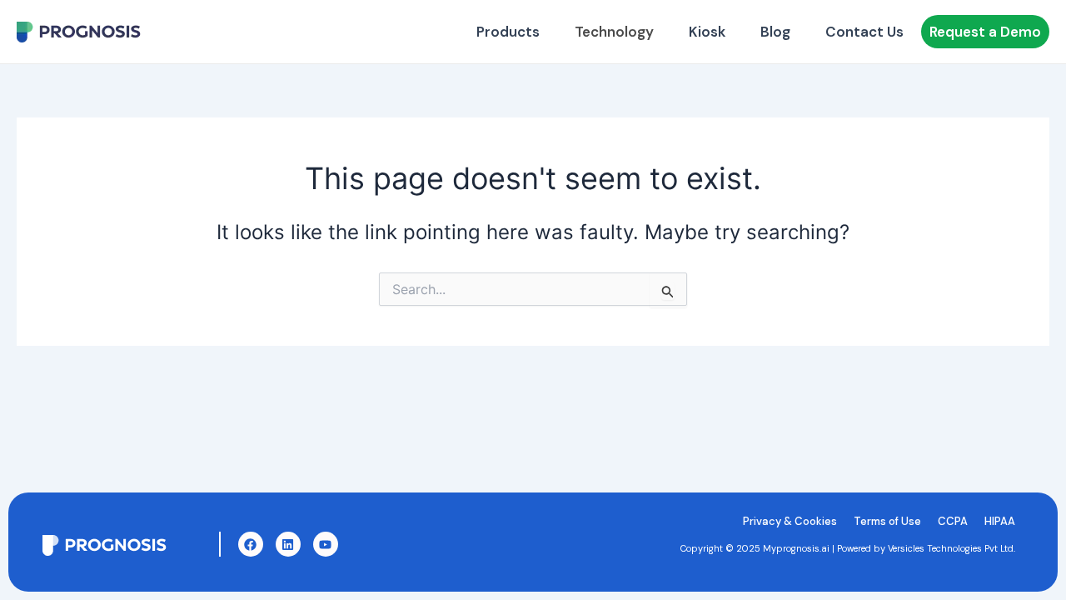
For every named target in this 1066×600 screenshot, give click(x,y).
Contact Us (864, 31)
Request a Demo (985, 31)
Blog (775, 31)
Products (508, 31)
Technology (614, 31)
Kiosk (707, 31)
